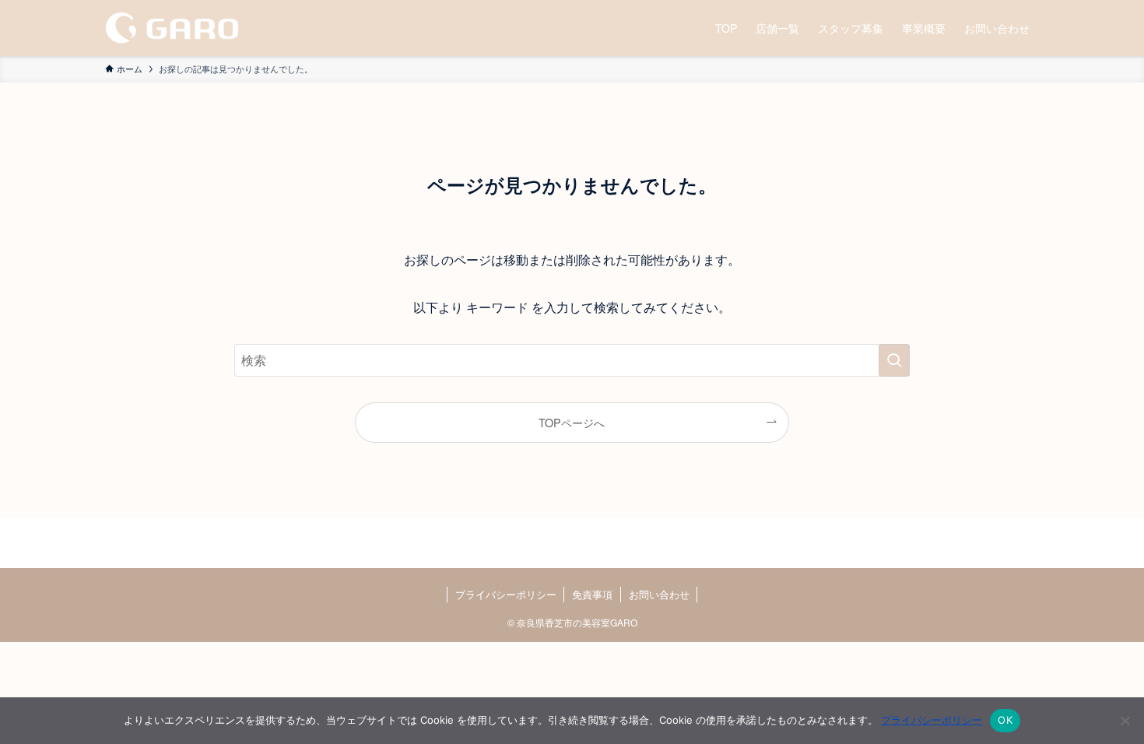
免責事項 (592, 594)
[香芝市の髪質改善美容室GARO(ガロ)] (172, 28)
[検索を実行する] (894, 360)
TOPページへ (572, 422)
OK (1005, 720)
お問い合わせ (659, 594)
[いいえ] (1124, 720)
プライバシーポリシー (505, 594)
